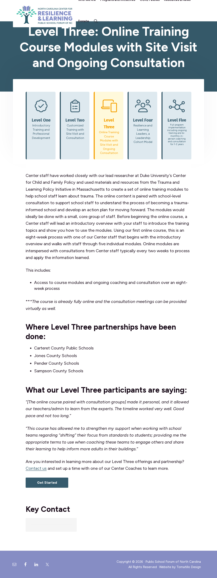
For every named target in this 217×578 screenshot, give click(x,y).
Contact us (36, 468)
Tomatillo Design (189, 567)
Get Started (47, 483)
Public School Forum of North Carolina (173, 562)
